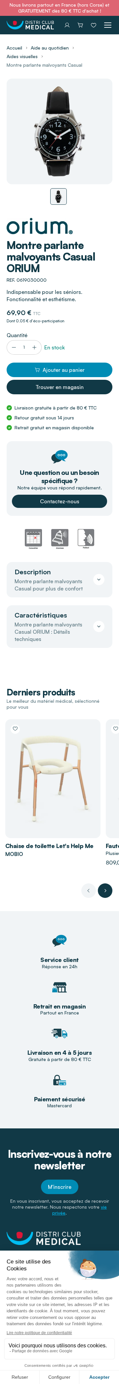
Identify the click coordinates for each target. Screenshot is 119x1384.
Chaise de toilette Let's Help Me (49, 845)
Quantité (17, 335)
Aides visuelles (22, 56)
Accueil (14, 48)
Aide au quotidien (50, 48)
